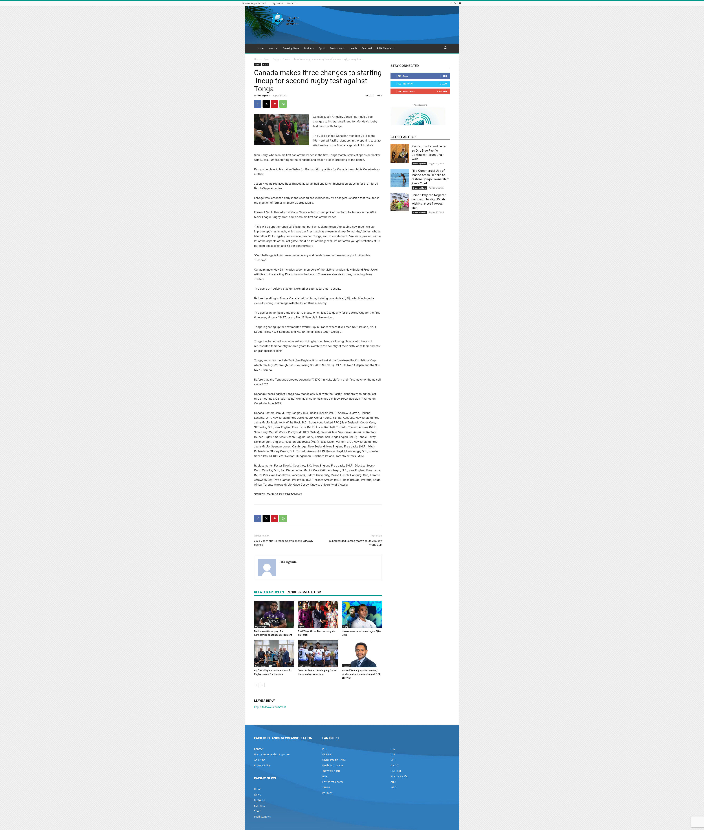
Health (353, 48)
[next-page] (262, 685)
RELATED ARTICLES (269, 592)
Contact (258, 749)
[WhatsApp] (283, 104)
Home (260, 48)
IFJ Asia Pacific (399, 776)
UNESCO (395, 771)
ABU (393, 782)
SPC (392, 760)
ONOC (394, 765)
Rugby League (261, 626)
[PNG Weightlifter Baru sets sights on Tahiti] (318, 614)
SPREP (326, 787)
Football (346, 665)
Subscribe (442, 91)
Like (445, 76)
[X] (455, 3)
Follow (443, 83)
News (272, 48)
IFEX (324, 776)
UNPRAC (327, 754)
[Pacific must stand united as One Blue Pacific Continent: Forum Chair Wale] (399, 153)
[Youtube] (460, 3)
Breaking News (291, 48)
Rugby (276, 59)
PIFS (324, 749)
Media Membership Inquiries (272, 754)
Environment (337, 48)
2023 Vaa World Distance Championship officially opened (283, 542)
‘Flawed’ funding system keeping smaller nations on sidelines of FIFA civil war (361, 674)
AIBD (393, 787)
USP (392, 754)
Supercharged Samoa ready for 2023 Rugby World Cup (355, 542)
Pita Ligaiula (263, 95)
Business (309, 48)
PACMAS (327, 793)
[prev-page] (256, 685)
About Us (259, 760)
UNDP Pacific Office (334, 760)
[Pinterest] (274, 104)
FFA (392, 749)
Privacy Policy (262, 765)
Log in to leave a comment (270, 706)
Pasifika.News (262, 816)
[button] (445, 48)
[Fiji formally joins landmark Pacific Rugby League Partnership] (274, 653)
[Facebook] (451, 3)
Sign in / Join (278, 3)
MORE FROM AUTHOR (304, 592)
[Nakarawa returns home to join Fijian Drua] (362, 614)
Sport (322, 48)
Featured (367, 48)
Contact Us (292, 3)
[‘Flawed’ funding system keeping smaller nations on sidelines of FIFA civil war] (362, 653)
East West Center (332, 782)
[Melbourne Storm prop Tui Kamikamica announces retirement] (274, 614)
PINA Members (385, 48)
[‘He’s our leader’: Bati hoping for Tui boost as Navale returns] (318, 653)
